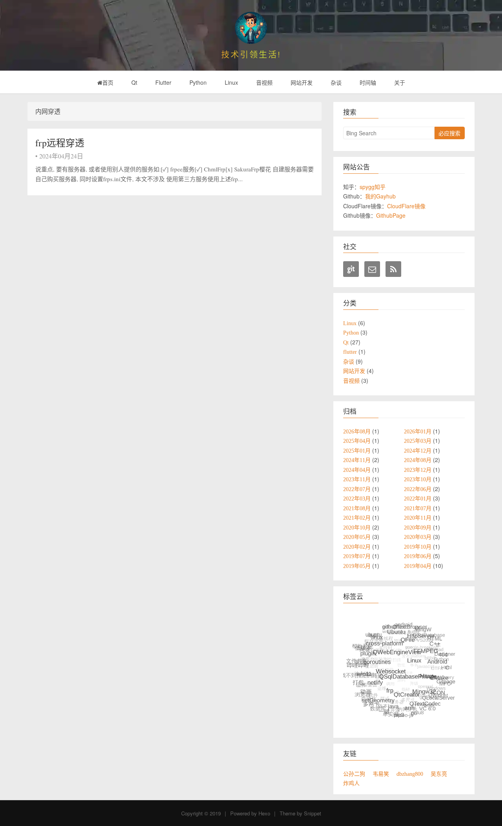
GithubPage (391, 215)
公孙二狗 (354, 774)
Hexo (264, 813)
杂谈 (336, 82)
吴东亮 (439, 774)
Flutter (163, 82)
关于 (399, 82)
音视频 (264, 82)
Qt (134, 82)
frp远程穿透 (59, 142)
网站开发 (302, 82)
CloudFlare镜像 (406, 206)
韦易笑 (381, 774)
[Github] (351, 269)
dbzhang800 (410, 774)
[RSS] (393, 269)
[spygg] (251, 28)
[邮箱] (372, 269)
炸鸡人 (351, 783)
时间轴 (368, 82)
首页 (107, 82)
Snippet (312, 813)
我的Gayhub (380, 196)
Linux (231, 82)
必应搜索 (449, 133)
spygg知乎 (373, 187)
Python (198, 82)
